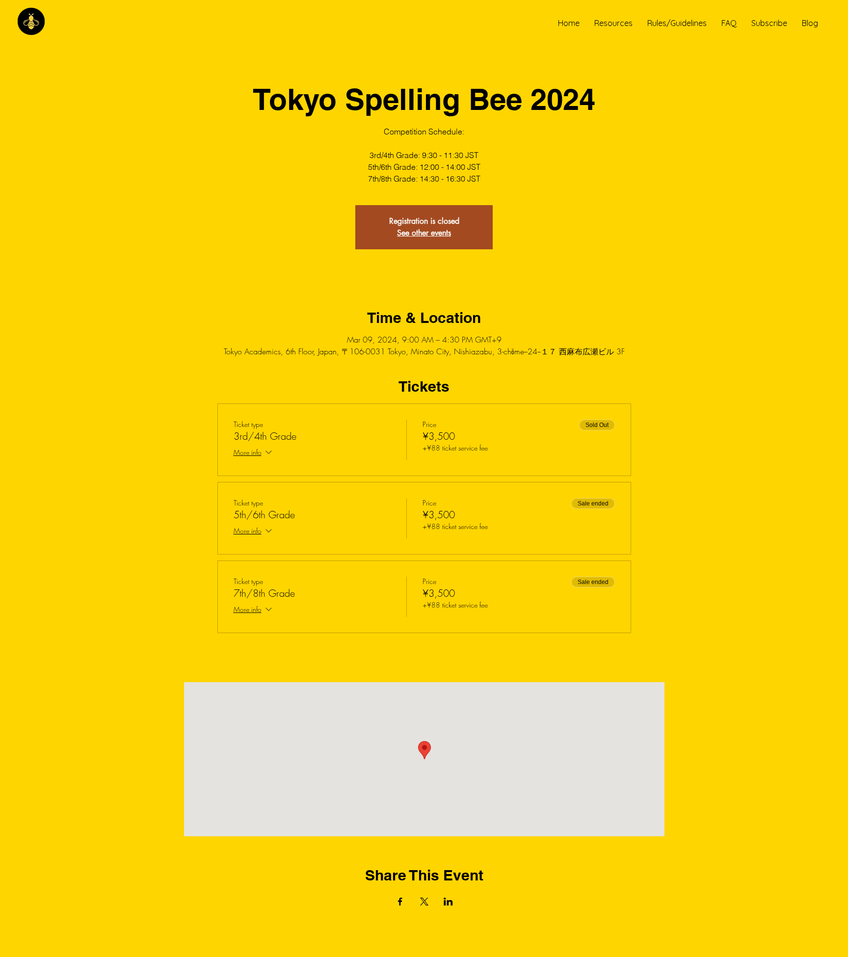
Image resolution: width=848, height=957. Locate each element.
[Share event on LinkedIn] (448, 901)
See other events (424, 233)
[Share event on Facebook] (400, 901)
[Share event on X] (424, 901)
